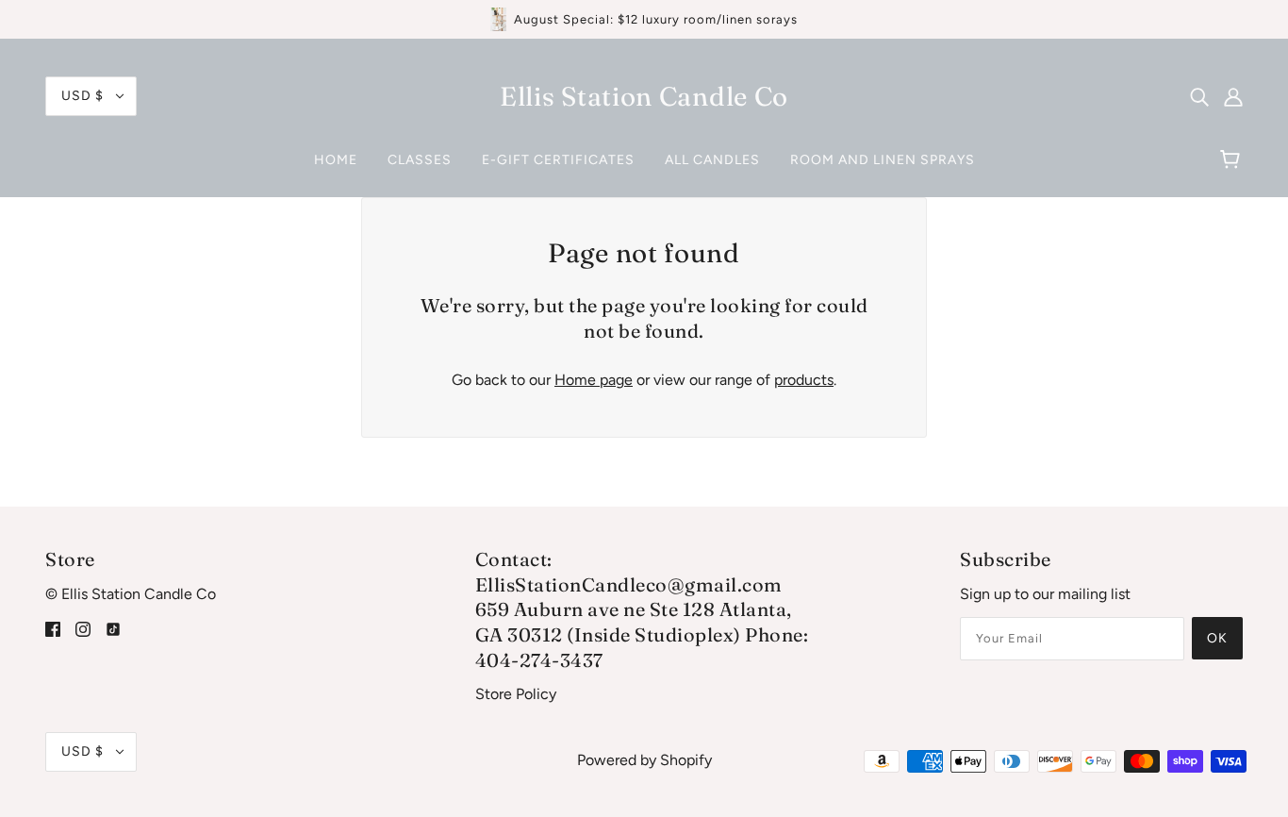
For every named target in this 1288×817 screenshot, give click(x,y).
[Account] (1233, 96)
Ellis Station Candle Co (644, 96)
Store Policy (515, 694)
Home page (593, 380)
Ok (1217, 638)
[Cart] (1233, 160)
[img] (1199, 96)
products (804, 380)
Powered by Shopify (644, 760)
